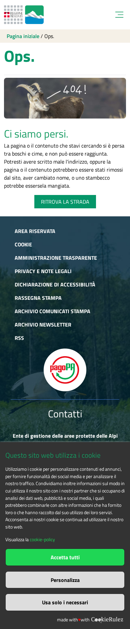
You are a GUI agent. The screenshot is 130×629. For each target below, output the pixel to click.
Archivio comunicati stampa (52, 311)
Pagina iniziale (23, 36)
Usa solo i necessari (65, 602)
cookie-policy (42, 539)
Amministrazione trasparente (56, 258)
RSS (19, 338)
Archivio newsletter (43, 325)
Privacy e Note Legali (43, 271)
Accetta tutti (65, 557)
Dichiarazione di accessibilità (55, 284)
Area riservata (35, 231)
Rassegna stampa (38, 298)
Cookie (23, 244)
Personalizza (65, 580)
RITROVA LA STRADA (65, 202)
